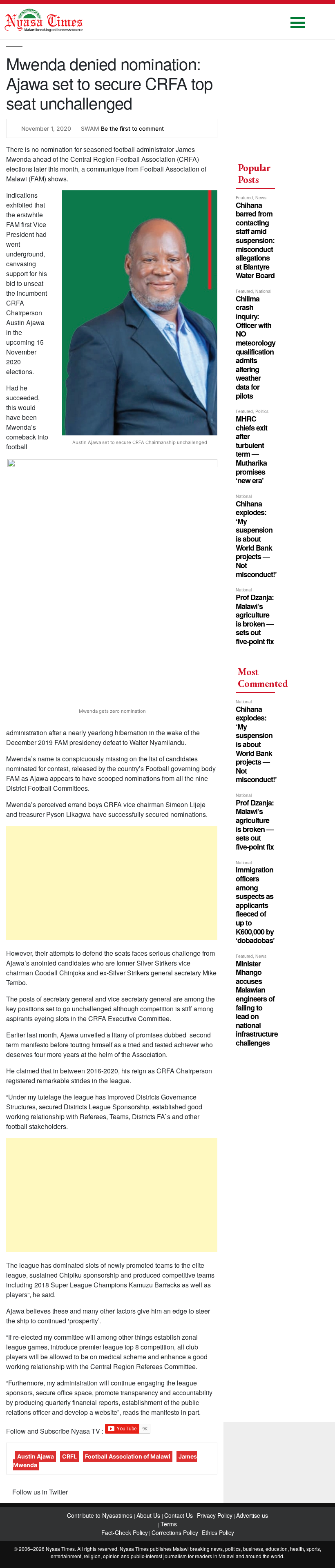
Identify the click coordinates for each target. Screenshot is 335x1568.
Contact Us (179, 1515)
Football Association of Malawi (127, 1456)
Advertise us (252, 1515)
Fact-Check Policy (124, 1532)
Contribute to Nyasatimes (100, 1515)
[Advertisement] (111, 883)
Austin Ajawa (35, 1456)
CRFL (69, 1456)
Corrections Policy (175, 1532)
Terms (169, 1524)
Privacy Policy (214, 1515)
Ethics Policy (218, 1532)
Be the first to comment (132, 128)
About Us (149, 1515)
